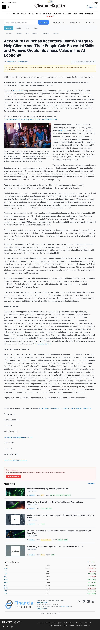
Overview (19, 33)
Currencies (35, 33)
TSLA (5, 594)
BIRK (59, 539)
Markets (8, 28)
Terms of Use (78, 626)
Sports (23, 14)
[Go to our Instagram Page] (12, 627)
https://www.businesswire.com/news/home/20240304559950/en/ (30, 119)
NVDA (6, 588)
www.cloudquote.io (42, 602)
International (45, 33)
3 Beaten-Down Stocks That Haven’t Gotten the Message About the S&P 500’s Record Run (59, 532)
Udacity (62, 130)
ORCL (5, 591)
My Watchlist (74, 22)
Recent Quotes (57, 22)
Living (38, 14)
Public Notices (12, 2)
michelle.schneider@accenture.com (18, 437)
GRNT (52, 554)
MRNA (61, 495)
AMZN (6, 568)
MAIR (43, 524)
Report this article (13, 476)
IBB (51, 495)
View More (91, 484)
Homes (4, 2)
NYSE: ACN (17, 91)
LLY (54, 495)
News (8, 14)
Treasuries (56, 33)
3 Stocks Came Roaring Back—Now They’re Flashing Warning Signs (56, 502)
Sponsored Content (86, 14)
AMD (5, 574)
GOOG (6, 579)
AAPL (5, 571)
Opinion (31, 14)
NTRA (65, 495)
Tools (36, 28)
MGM (50, 508)
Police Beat (47, 14)
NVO (69, 495)
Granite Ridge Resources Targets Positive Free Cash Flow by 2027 (55, 546)
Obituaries (57, 14)
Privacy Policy (65, 606)
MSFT (5, 585)
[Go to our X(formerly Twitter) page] (7, 627)
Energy (42, 554)
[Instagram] (93, 604)
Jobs (75, 14)
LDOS (46, 508)
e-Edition (50, 16)
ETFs (27, 28)
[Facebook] (84, 604)
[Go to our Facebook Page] (3, 627)
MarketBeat (31, 495)
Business (16, 14)
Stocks (19, 28)
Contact (71, 626)
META (5, 582)
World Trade (48, 539)
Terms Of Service (42, 609)
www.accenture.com (42, 344)
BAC (5, 576)
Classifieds (67, 14)
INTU (43, 508)
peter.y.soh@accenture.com (15, 460)
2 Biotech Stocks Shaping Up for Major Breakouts (48, 489)
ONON (65, 539)
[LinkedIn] (88, 604)
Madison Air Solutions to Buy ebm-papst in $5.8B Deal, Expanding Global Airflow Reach (60, 516)
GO (62, 539)
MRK (57, 495)
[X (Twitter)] (79, 604)
